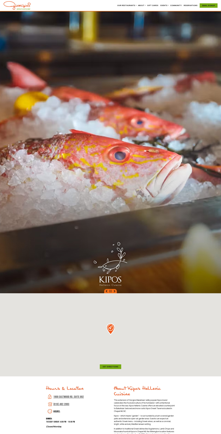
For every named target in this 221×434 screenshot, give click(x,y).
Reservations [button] (191, 5)
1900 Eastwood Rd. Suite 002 (68, 397)
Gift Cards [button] (152, 5)
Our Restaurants (126, 5)
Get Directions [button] (110, 367)
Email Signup (208, 5)
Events (164, 5)
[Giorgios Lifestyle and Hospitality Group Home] (17, 5)
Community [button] (176, 5)
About (141, 5)
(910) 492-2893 (61, 404)
